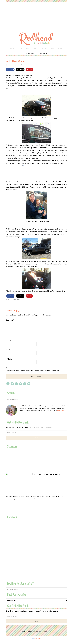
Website (9, 359)
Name (8, 341)
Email (8, 350)
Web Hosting (37, 631)
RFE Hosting (48, 631)
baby (18, 299)
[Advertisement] (36, 15)
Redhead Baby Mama (30, 630)
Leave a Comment (28, 65)
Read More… (61, 410)
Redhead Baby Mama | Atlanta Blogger (36, 39)
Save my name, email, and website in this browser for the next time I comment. (32, 371)
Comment (10, 320)
